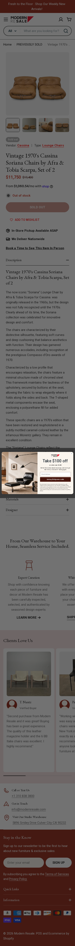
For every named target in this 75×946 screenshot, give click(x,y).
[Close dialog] (72, 454)
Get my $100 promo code (55, 479)
